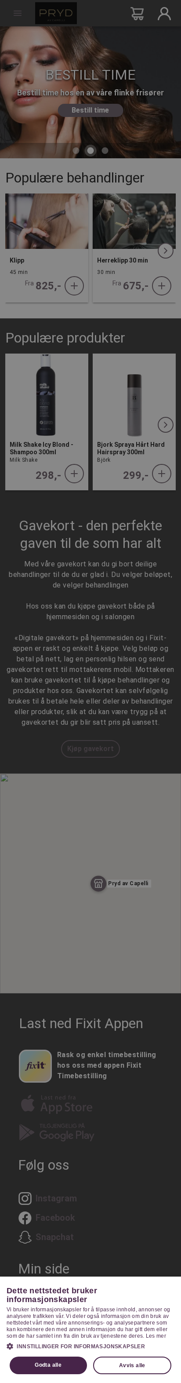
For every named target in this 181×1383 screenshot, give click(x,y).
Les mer (156, 1336)
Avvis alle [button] (132, 1365)
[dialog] (90, 1330)
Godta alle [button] (48, 1365)
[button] (90, 1346)
